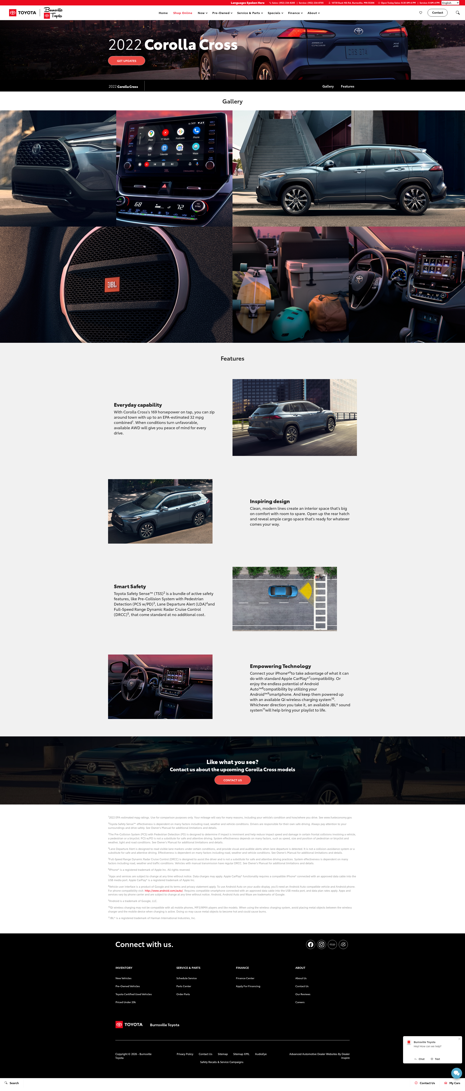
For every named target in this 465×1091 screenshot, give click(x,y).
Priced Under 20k (126, 1002)
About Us (301, 978)
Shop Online (182, 13)
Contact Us (232, 780)
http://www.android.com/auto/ (164, 890)
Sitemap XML (241, 1054)
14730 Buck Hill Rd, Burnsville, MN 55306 (353, 2)
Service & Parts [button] (248, 13)
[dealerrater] (343, 944)
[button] (457, 12)
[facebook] (310, 944)
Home (163, 13)
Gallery (328, 86)
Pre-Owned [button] (221, 13)
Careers (300, 1002)
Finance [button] (294, 13)
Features (347, 86)
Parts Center (183, 986)
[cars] (332, 944)
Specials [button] (274, 13)
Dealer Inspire (345, 1056)
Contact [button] (437, 12)
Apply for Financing (248, 986)
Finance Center (245, 978)
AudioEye (261, 1054)
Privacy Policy (185, 1054)
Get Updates (126, 60)
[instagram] (321, 944)
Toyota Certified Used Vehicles (134, 994)
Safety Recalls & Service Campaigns (221, 1062)
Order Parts (183, 994)
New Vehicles (124, 978)
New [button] (202, 13)
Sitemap (223, 1054)
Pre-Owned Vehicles (128, 986)
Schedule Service (186, 978)
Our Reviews (302, 994)
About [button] (312, 13)
